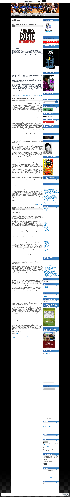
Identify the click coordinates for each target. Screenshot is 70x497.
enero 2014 (46, 241)
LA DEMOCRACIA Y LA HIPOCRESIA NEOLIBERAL (26, 207)
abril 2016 (45, 212)
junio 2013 (45, 248)
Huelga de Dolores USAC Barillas (49, 262)
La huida (45, 194)
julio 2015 (45, 222)
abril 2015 (45, 225)
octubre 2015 (46, 219)
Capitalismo (17, 204)
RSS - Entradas (46, 295)
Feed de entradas (47, 288)
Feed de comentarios (47, 289)
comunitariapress (22, 100)
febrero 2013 (46, 252)
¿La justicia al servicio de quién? (49, 272)
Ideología (20, 95)
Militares (17, 336)
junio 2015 (45, 223)
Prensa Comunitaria (41, 15)
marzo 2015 (46, 226)
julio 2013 (45, 247)
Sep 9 (13, 209)
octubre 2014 (46, 231)
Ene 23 (13, 100)
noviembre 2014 (46, 230)
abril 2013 (45, 250)
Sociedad (14, 337)
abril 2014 (45, 238)
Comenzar (43, 1)
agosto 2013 (46, 246)
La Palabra (54, 426)
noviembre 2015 (46, 218)
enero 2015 (46, 228)
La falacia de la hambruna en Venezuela (50, 195)
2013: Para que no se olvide (41, 13)
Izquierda (24, 95)
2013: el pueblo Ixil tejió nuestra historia (25, 13)
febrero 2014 (46, 240)
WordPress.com (46, 290)
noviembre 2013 (46, 243)
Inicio (13, 13)
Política (31, 95)
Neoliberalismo (28, 95)
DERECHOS (21, 204)
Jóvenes (51, 426)
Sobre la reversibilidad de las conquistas (23, 98)
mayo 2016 (46, 211)
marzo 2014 (46, 239)
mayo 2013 (46, 249)
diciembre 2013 (46, 242)
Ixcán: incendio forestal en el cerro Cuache (50, 267)
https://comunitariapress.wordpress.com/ (49, 448)
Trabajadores (30, 204)
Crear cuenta (46, 286)
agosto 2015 (46, 221)
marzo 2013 (46, 251)
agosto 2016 (46, 208)
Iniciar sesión (46, 287)
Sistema (31, 336)
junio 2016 (45, 210)
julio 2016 (45, 209)
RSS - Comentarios (47, 296)
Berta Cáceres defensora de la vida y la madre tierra (24, 15)
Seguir (45, 463)
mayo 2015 (46, 224)
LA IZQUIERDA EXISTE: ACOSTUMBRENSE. (24, 24)
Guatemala (17, 95)
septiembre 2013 (46, 245)
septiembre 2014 (46, 232)
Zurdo (34, 95)
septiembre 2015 (46, 220)
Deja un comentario (39, 95)
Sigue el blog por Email (49, 454)
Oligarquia (24, 336)
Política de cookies (27, 494)
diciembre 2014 (46, 229)
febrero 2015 (46, 227)
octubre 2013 (46, 244)
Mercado (14, 336)
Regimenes (28, 336)
